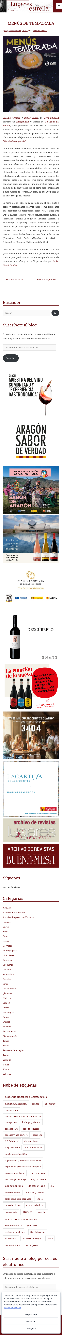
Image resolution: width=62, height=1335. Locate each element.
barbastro (50, 1103)
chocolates (8, 955)
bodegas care (11, 1128)
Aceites (7, 907)
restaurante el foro (15, 1231)
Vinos (6, 1069)
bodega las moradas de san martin (23, 1116)
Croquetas (8, 964)
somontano (11, 1238)
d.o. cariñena (31, 1141)
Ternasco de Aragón (13, 1050)
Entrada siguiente (48, 279)
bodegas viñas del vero (16, 1134)
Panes (6, 1017)
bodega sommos (31, 1128)
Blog (6, 30)
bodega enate (11, 1110)
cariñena (37, 1134)
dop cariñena (38, 1179)
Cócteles (7, 960)
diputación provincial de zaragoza (23, 1166)
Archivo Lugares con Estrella (18, 917)
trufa (50, 1238)
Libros (25, 30)
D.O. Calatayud (12, 1141)
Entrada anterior (13, 279)
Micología (8, 1012)
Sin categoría (10, 1036)
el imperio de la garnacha (18, 1198)
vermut (7, 1060)
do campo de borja (15, 1173)
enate (39, 1198)
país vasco (32, 1225)
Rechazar (31, 1321)
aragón (36, 1103)
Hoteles (7, 998)
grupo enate (11, 1212)
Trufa (6, 1055)
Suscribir (11, 358)
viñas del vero (12, 1245)
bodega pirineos (31, 1122)
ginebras (7, 993)
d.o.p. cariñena (12, 1147)
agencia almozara (16, 1103)
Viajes (6, 1064)
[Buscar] (55, 313)
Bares (6, 926)
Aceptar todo (31, 1314)
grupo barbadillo (35, 1205)
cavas (6, 941)
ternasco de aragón (32, 1238)
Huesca (27, 1212)
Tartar (6, 1045)
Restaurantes (10, 1031)
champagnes (10, 950)
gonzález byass (13, 1205)
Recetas (7, 1026)
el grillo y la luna (35, 1192)
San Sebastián (37, 1232)
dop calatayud (38, 1172)
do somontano (36, 1185)
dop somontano (14, 1185)
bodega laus (11, 1122)
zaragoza (32, 1245)
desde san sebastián (16, 1154)
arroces (7, 922)
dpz (52, 1186)
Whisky (7, 1074)
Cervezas (7, 945)
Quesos (6, 1021)
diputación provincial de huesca (23, 1160)
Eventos (7, 979)
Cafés (6, 936)
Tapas (6, 1041)
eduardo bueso (12, 1192)
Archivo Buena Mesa (14, 912)
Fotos (5, 984)
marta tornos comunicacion (21, 1218)
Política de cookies (12, 1307)
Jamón (6, 1002)
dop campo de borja (15, 1179)
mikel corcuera (13, 1225)
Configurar (31, 1328)
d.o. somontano (33, 1147)
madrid (42, 1212)
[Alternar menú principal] (59, 6)
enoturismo (9, 974)
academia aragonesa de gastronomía (26, 1096)
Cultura (7, 969)
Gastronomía (15, 30)
